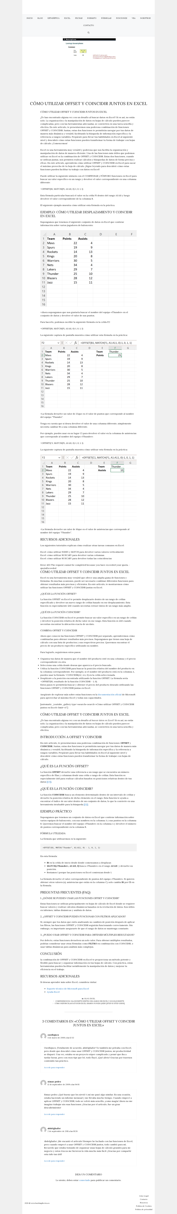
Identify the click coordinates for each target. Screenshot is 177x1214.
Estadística (53, 18)
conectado (84, 1180)
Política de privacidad (143, 1209)
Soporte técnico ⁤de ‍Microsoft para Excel (68, 988)
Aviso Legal (143, 1196)
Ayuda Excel (53, 992)
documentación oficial (109, 694)
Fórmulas (106, 18)
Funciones (121, 18)
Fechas (78, 18)
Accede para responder (54, 1067)
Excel (67, 18)
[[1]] (86, 804)
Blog (40, 18)
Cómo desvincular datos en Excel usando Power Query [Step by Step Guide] (90, 1003)
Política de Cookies (144, 1206)
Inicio (30, 18)
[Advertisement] (88, 77)
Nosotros (145, 18)
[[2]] (49, 781)
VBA (133, 18)
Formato (91, 18)
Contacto (88, 25)
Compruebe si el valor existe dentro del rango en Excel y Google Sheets (89, 1001)
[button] (88, 32)
